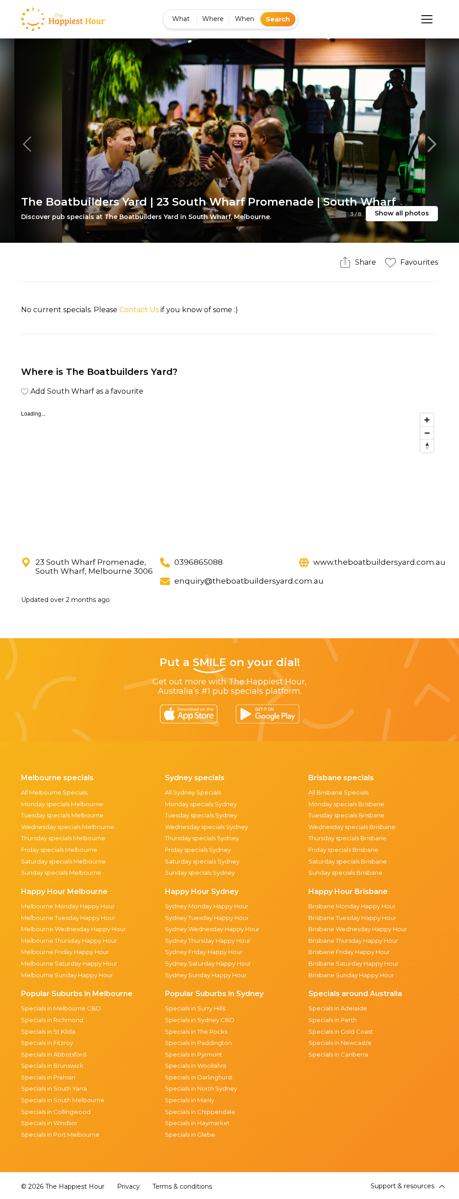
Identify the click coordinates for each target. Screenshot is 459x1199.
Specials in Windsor (49, 1122)
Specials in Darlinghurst (199, 1077)
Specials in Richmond (52, 1019)
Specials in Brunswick (52, 1065)
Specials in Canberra (338, 1054)
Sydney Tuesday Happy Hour (207, 917)
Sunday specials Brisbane (345, 872)
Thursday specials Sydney (202, 838)
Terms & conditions (182, 1186)
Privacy (128, 1186)
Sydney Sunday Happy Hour (206, 975)
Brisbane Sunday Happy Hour (351, 975)
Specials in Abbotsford (54, 1054)
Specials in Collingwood (56, 1111)
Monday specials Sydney (201, 804)
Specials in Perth (332, 1019)
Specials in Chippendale (200, 1111)
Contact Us (139, 309)
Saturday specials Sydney (202, 861)
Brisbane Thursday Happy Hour (353, 940)
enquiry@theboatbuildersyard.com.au (249, 580)
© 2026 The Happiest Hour (62, 1186)
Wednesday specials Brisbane (351, 826)
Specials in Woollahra (195, 1065)
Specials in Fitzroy (47, 1042)
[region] (229, 476)
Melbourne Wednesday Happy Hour (73, 929)
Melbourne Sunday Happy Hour (67, 975)
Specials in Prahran (48, 1077)
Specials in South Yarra (54, 1088)
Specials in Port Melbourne (60, 1134)
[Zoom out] (426, 432)
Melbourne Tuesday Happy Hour (68, 917)
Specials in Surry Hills (195, 1008)
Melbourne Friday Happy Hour (65, 951)
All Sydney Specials (193, 792)
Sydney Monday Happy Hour (206, 906)
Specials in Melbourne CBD (61, 1008)
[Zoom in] (426, 419)
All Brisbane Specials (338, 792)
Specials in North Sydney (201, 1088)
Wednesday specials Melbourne (67, 826)
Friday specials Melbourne (59, 849)
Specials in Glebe (190, 1134)
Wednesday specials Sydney (206, 826)
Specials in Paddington (198, 1042)
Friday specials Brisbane (343, 849)
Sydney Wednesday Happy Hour (212, 929)
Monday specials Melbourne (62, 804)
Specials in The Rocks (196, 1031)
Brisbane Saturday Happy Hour (353, 963)
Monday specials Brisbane (346, 804)
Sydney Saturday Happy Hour (208, 963)
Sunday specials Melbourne (61, 872)
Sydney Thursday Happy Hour (208, 940)
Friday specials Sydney (198, 849)
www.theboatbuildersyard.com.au (379, 562)
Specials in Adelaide (337, 1008)
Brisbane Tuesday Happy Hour (352, 917)
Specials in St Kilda (48, 1031)
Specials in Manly (189, 1100)
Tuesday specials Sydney (201, 815)
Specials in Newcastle (340, 1042)
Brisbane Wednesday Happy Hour (357, 929)
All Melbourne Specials (54, 792)
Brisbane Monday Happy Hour (352, 906)
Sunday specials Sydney (200, 872)
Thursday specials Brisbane (347, 838)
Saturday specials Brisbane (347, 861)
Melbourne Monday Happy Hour (68, 906)
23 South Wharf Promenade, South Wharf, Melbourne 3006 (94, 567)
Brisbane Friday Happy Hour (349, 951)
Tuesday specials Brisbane (346, 815)
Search (278, 19)
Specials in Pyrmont (193, 1054)
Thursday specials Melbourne (63, 838)
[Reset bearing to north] (426, 445)
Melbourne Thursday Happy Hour (69, 940)
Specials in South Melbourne (62, 1100)
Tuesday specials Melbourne (62, 815)
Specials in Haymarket (197, 1122)
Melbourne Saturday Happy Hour (69, 963)
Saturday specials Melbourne (63, 861)
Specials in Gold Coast (340, 1031)
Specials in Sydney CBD (199, 1019)
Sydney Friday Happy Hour (203, 951)
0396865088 (198, 562)
